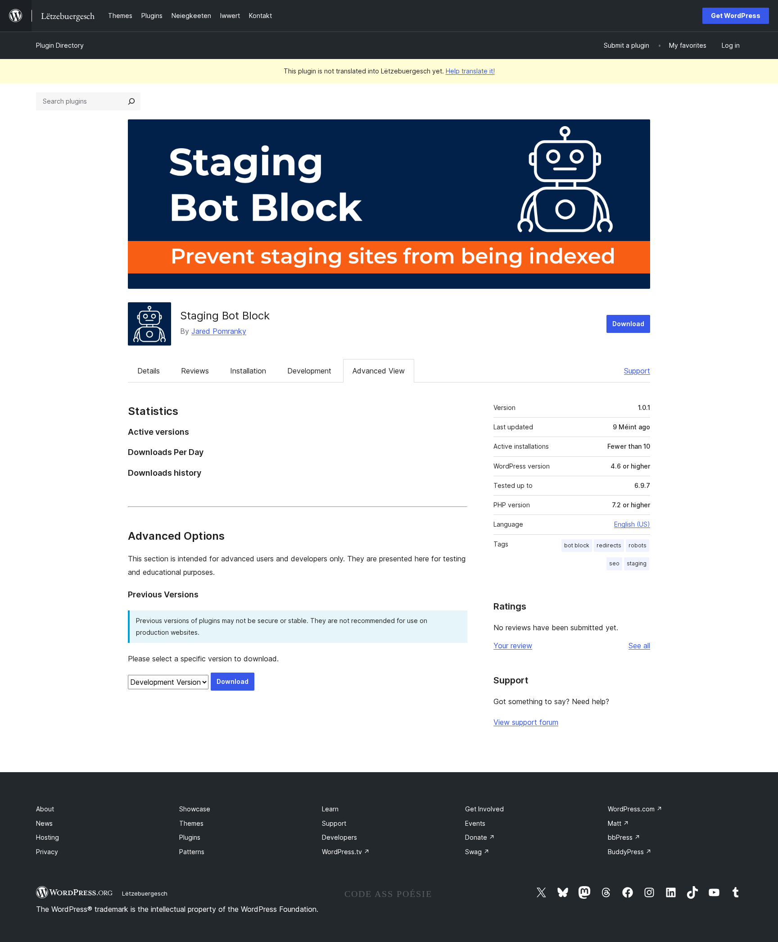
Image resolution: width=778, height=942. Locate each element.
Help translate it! (470, 71)
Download (628, 324)
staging (637, 563)
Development (309, 370)
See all (639, 645)
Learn (330, 809)
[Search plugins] (131, 101)
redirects (609, 545)
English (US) (632, 524)
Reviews (195, 370)
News (44, 823)
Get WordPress (735, 15)
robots (638, 545)
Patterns (191, 852)
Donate (480, 837)
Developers (339, 837)
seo (614, 563)
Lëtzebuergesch (144, 893)
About (45, 809)
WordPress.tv (346, 852)
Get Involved (484, 809)
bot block (576, 545)
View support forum (525, 722)
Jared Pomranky (218, 331)
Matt (618, 823)
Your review (512, 645)
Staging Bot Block (225, 315)
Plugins (189, 837)
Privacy (47, 852)
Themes (191, 823)
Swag (477, 852)
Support (637, 370)
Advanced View (379, 370)
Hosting (47, 837)
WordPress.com (635, 809)
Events (475, 823)
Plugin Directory (60, 45)
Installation (248, 370)
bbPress (624, 837)
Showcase (194, 809)
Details (148, 370)
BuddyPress (629, 852)
